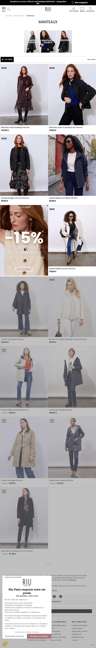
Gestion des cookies (79, 631)
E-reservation (55, 631)
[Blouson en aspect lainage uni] (72, 306)
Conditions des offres (58, 637)
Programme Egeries (79, 625)
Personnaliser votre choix (14, 636)
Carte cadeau (77, 628)
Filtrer (8, 59)
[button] (5, 644)
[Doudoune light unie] (24, 165)
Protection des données (37, 640)
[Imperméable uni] (72, 165)
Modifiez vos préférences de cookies (78, 637)
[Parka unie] (72, 377)
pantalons (72, 580)
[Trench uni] (24, 306)
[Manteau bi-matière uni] (24, 518)
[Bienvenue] (48, 10)
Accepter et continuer (39, 636)
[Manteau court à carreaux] (72, 94)
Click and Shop (55, 634)
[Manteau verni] (24, 94)
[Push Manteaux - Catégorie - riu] (24, 240)
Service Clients (55, 640)
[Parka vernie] (72, 447)
